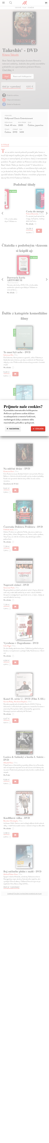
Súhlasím (39, 429)
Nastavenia (14, 429)
